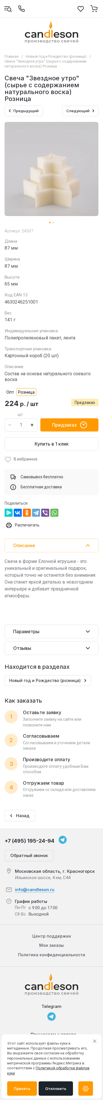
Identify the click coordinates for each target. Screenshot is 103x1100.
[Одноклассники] (27, 513)
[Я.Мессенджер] (9, 513)
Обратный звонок (29, 855)
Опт (10, 392)
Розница (26, 392)
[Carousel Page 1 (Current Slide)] (50, 222)
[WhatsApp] (54, 513)
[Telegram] (36, 513)
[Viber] (45, 513)
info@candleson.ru (34, 889)
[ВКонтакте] (18, 513)
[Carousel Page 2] (53, 222)
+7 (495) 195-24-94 (29, 841)
